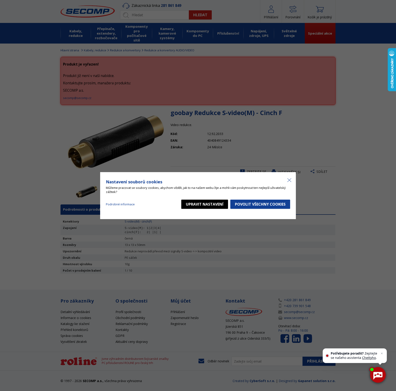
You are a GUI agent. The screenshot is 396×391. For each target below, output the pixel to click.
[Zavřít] (382, 353)
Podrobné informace (120, 204)
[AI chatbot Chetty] (377, 375)
